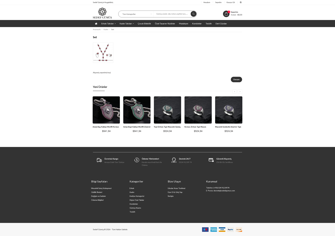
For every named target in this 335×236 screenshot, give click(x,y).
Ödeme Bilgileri (97, 200)
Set (112, 29)
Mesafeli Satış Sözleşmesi (101, 188)
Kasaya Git (231, 2)
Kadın (106, 29)
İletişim (171, 196)
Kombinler (134, 204)
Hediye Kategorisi (137, 196)
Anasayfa (96, 29)
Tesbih (132, 212)
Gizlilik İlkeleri (96, 192)
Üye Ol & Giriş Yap (175, 192)
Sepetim (218, 2)
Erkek (132, 188)
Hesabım (206, 2)
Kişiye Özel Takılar (137, 200)
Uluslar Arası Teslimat (176, 188)
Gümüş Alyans (135, 208)
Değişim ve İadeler (98, 196)
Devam (236, 79)
